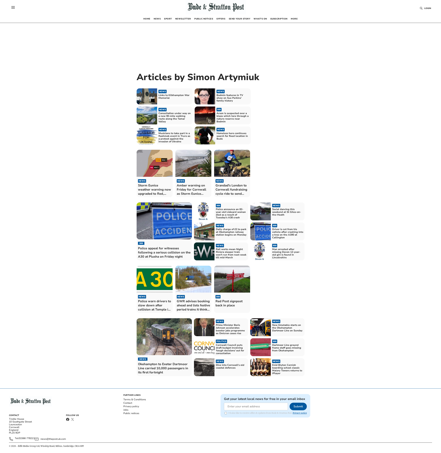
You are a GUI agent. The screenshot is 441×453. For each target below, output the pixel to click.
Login (427, 8)
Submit (298, 406)
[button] (13, 7)
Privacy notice (300, 413)
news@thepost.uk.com (53, 439)
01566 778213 (27, 438)
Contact (127, 403)
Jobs (125, 409)
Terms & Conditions (134, 399)
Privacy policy (131, 406)
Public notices (131, 413)
